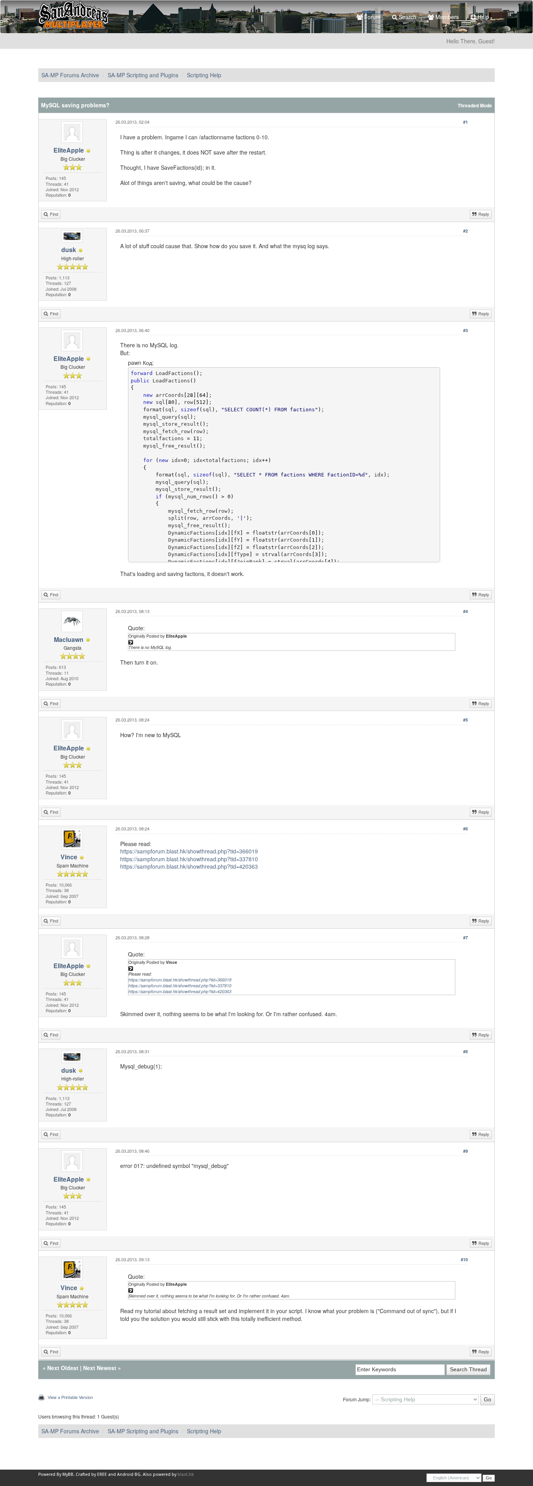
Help (482, 17)
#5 (465, 720)
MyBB (67, 1474)
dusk (68, 249)
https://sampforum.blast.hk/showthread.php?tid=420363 (189, 866)
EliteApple (68, 150)
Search (406, 17)
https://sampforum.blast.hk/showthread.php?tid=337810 (189, 859)
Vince (68, 856)
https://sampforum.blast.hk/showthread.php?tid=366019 (189, 851)
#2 (465, 231)
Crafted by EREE (91, 1474)
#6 (465, 829)
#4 (465, 611)
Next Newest (99, 1368)
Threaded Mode (475, 105)
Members (446, 17)
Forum (371, 17)
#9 (465, 1151)
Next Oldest (62, 1368)
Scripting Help (204, 75)
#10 (464, 1259)
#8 (465, 1051)
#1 (465, 122)
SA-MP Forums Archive (70, 75)
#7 (465, 937)
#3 (465, 330)
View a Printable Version (70, 1397)
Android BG (128, 1474)
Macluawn (69, 639)
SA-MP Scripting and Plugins (143, 75)
